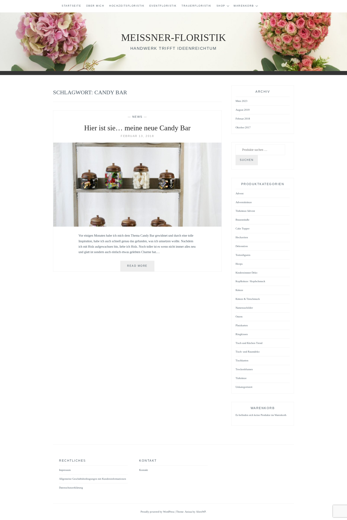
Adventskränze (244, 202)
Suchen (247, 159)
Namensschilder (244, 307)
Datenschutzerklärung (71, 487)
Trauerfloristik (196, 5)
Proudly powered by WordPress (157, 511)
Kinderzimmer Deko (246, 272)
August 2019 (243, 109)
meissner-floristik (173, 37)
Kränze (239, 290)
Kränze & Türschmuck (248, 298)
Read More (140, 268)
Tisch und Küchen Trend (249, 343)
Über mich (95, 5)
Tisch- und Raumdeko (248, 351)
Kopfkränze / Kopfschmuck (250, 281)
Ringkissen (242, 334)
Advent (240, 193)
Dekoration (242, 246)
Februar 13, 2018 (137, 136)
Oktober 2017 (243, 127)
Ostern (239, 316)
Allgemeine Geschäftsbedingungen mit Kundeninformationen (92, 478)
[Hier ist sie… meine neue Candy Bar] (137, 225)
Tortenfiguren (243, 254)
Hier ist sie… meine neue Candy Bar (137, 128)
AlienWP (201, 511)
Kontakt (143, 469)
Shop (220, 5)
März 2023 (241, 100)
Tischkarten (242, 360)
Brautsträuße (242, 219)
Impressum (65, 469)
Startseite (71, 5)
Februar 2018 (243, 118)
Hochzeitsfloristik (126, 5)
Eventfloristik (163, 5)
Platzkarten (242, 325)
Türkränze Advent (245, 210)
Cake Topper (242, 228)
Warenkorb (244, 5)
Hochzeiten (242, 237)
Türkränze (241, 378)
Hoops (239, 263)
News (137, 116)
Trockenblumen (244, 369)
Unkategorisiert (244, 386)
